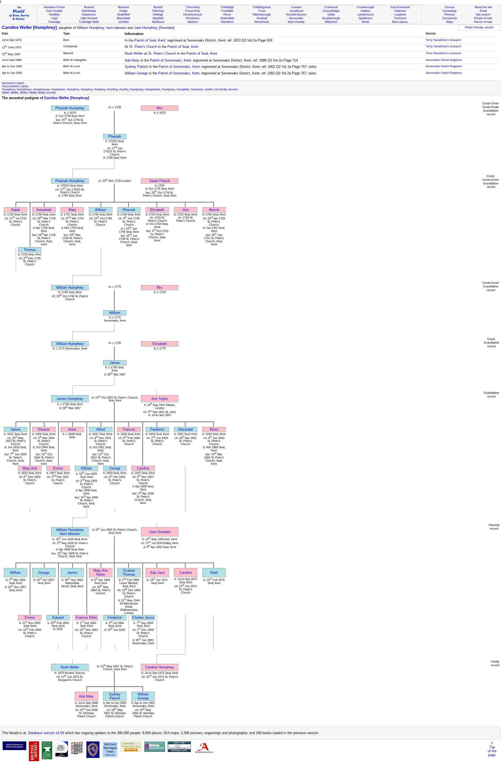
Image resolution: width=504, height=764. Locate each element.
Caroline (143, 468)
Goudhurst (296, 10)
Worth (365, 21)
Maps (449, 21)
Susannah (43, 210)
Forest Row (192, 10)
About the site (483, 7)
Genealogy (450, 10)
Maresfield (123, 18)
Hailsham (400, 10)
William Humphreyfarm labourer (70, 532)
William (100, 210)
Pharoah (114, 136)
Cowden (296, 7)
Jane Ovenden (160, 532)
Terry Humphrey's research (443, 40)
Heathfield (123, 14)
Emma (58, 468)
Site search (483, 14)
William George (136, 73)
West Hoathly (296, 21)
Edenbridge (89, 10)
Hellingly (158, 14)
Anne (72, 429)
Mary (72, 210)
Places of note (483, 21)
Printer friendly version (479, 27)
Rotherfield (227, 18)
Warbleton (227, 21)
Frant (261, 10)
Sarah (15, 210)
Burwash (123, 7)
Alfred (100, 429)
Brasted (89, 7)
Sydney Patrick (136, 67)
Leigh (54, 18)
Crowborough (365, 7)
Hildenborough (262, 14)
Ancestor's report (13, 83)
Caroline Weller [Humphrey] (29, 27)
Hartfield (54, 14)
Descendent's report (15, 86)
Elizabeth (157, 210)
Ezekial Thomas (129, 572)
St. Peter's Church (143, 47)
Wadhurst (158, 21)
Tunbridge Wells (89, 21)
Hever (227, 14)
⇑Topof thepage (492, 749)
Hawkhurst (89, 14)
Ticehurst (400, 18)
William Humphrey (70, 288)
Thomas (30, 250)
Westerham (261, 21)
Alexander (185, 429)
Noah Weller (134, 53)
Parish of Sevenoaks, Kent (170, 60)
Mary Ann (30, 468)
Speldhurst (365, 18)
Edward (58, 618)
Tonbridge (54, 21)
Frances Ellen (86, 618)
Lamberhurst (365, 14)
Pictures (449, 14)
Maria (214, 429)
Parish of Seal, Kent (149, 40)
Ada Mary (132, 60)
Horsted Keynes (296, 14)
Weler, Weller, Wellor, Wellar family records (29, 92)
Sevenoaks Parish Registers (444, 59)
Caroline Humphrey (159, 667)
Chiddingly (227, 7)
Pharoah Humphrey (70, 108)
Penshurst (192, 18)
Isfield (331, 14)
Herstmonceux (192, 14)
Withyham (331, 21)
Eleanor (44, 429)
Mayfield (158, 18)
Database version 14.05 (46, 733)
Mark (214, 573)
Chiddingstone (262, 7)
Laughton (400, 14)
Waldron (192, 21)
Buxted (158, 7)
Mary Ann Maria (100, 572)
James (115, 363)
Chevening (193, 7)
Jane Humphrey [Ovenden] (154, 28)
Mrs (159, 108)
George (114, 468)
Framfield (227, 10)
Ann (186, 210)
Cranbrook (331, 7)
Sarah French (159, 181)
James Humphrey (69, 399)
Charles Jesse (143, 618)
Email (483, 10)
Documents (449, 18)
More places (400, 21)
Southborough (331, 18)
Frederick (157, 429)
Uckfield (123, 21)
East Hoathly (54, 10)
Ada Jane (157, 573)
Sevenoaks (296, 18)
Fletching (158, 10)
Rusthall (262, 18)
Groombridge (331, 10)
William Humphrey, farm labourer (101, 28)
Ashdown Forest (54, 7)
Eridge (123, 10)
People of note (483, 18)
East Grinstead (400, 7)
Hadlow (365, 10)
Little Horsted (89, 18)
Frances (129, 429)
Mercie (214, 210)
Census (450, 7)
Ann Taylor (159, 399)
